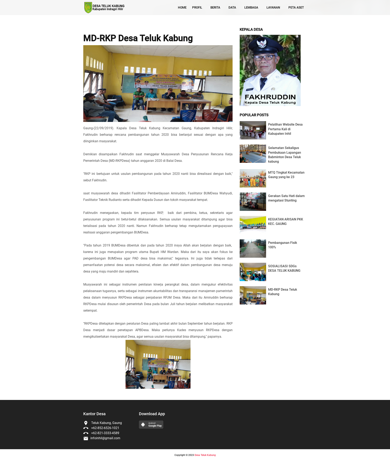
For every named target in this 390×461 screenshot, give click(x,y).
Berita (215, 7)
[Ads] (270, 105)
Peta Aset (296, 7)
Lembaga (251, 7)
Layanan (273, 7)
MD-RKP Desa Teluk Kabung (138, 38)
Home (182, 7)
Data (232, 7)
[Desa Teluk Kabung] (104, 8)
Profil (197, 7)
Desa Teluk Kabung (205, 455)
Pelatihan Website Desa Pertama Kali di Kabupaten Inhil (285, 129)
